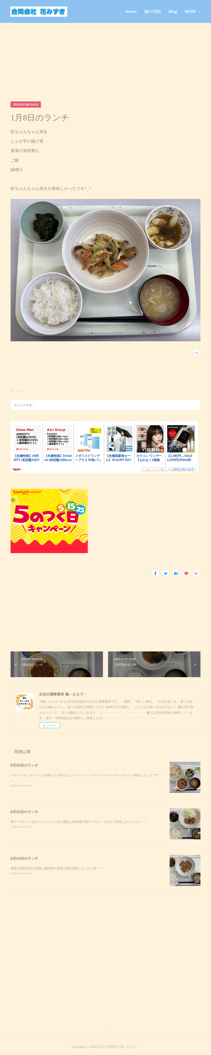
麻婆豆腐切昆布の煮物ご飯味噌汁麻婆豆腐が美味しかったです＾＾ (57, 868)
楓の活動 (152, 11)
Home (131, 11)
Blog (173, 11)
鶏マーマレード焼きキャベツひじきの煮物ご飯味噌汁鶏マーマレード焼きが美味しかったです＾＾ (78, 821)
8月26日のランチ (24, 765)
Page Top (105, 1026)
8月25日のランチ (24, 811)
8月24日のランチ (24, 858)
